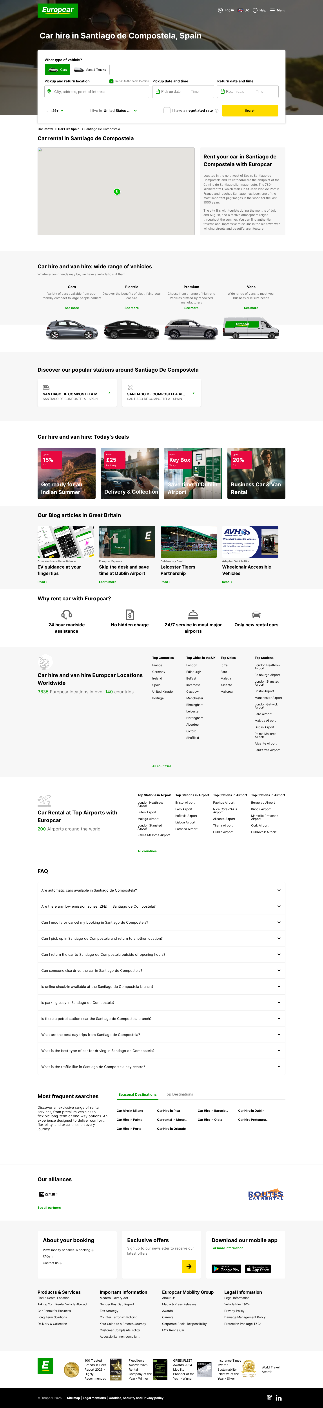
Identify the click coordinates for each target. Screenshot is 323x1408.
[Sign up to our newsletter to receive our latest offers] (189, 1266)
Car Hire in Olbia (210, 1119)
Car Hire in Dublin (251, 1110)
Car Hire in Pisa (168, 1110)
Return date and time (235, 81)
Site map (73, 1398)
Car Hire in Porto (129, 1128)
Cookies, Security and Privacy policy (136, 1398)
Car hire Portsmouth (253, 1119)
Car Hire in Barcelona (213, 1110)
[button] (117, 192)
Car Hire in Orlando (171, 1128)
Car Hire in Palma (129, 1119)
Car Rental (45, 129)
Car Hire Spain (69, 129)
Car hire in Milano (130, 1110)
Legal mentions (94, 1398)
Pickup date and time (170, 81)
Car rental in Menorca (172, 1119)
